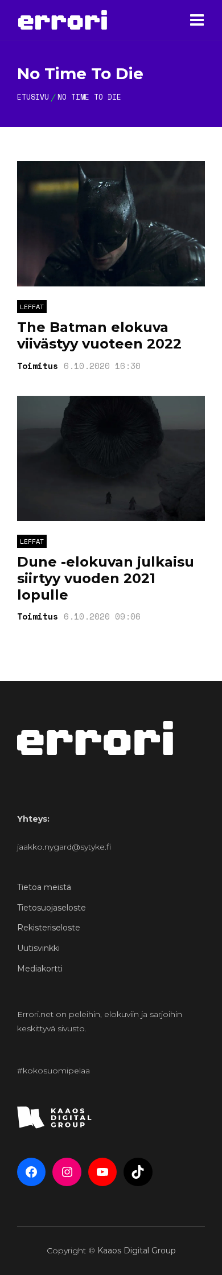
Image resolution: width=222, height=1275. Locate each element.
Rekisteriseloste (48, 928)
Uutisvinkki (38, 948)
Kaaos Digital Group (136, 1250)
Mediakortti (40, 969)
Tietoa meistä (44, 887)
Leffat (32, 306)
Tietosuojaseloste (51, 908)
